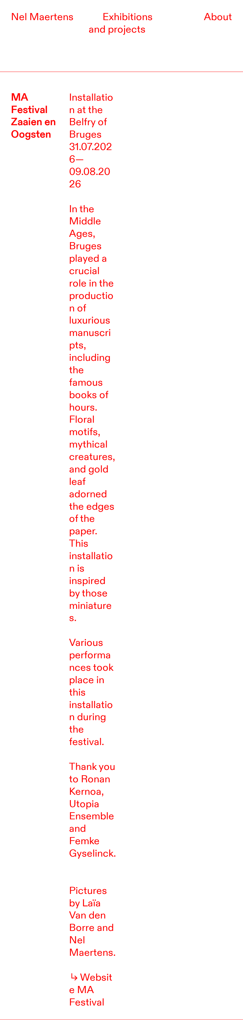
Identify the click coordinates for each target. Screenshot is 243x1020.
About (218, 16)
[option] (179, 120)
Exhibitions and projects (121, 23)
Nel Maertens (42, 16)
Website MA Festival (90, 990)
